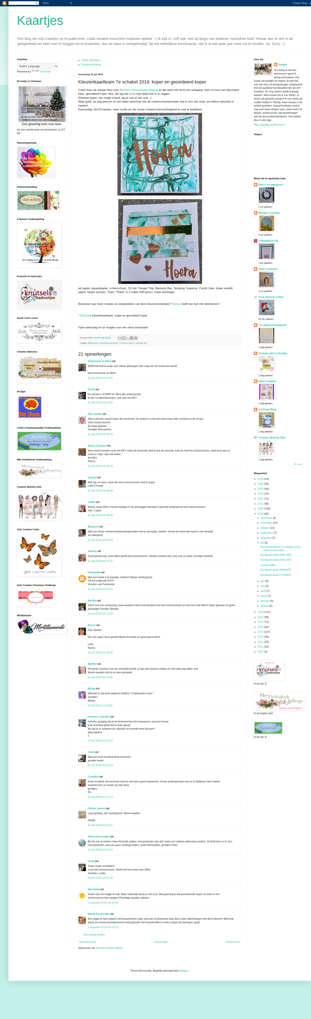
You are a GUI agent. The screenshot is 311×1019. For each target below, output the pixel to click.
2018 (261, 612)
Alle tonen (298, 464)
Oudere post (233, 941)
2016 (261, 622)
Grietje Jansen (96, 808)
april (263, 591)
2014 (261, 631)
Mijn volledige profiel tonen (269, 124)
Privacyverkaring (91, 64)
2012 (261, 641)
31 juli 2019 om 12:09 (100, 613)
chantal (92, 477)
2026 (261, 479)
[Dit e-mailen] (120, 338)
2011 (261, 646)
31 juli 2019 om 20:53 (100, 765)
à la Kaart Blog (267, 409)
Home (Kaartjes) (90, 60)
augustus (266, 537)
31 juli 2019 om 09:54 (100, 540)
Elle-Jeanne (95, 413)
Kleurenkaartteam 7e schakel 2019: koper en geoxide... (280, 548)
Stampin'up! (141, 343)
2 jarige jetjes (268, 565)
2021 (261, 503)
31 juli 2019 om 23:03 (100, 877)
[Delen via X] (128, 338)
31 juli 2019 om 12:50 (100, 677)
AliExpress (93, 343)
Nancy (92, 625)
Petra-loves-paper (99, 836)
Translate (45, 71)
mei (263, 585)
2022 (261, 498)
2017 (261, 617)
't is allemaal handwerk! (272, 325)
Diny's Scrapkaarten (270, 184)
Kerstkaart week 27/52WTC (276, 574)
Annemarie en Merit (99, 361)
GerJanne (94, 889)
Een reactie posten (94, 934)
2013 (261, 636)
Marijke (92, 600)
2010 (261, 651)
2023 (261, 493)
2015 (261, 627)
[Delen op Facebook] (132, 338)
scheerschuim (126, 343)
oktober (265, 527)
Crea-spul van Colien (270, 297)
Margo (91, 688)
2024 (261, 488)
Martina (176, 303)
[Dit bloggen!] (124, 338)
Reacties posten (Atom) (109, 948)
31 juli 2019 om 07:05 (100, 377)
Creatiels (93, 776)
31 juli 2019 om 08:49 (100, 490)
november (267, 522)
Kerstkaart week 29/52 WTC (276, 559)
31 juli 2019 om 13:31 (100, 705)
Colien (91, 502)
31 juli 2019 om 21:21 (100, 825)
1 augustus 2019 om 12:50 (103, 902)
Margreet (93, 526)
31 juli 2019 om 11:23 (100, 560)
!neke (91, 752)
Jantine (282, 64)
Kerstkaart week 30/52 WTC (276, 555)
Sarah (91, 389)
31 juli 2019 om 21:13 (100, 796)
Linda (91, 861)
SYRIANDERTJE (268, 240)
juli (263, 542)
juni (263, 581)
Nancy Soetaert (97, 445)
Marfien (92, 663)
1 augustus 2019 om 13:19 (103, 927)
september (267, 532)
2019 (261, 513)
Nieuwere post (87, 941)
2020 (261, 508)
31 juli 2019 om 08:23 (100, 434)
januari (265, 605)
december (267, 517)
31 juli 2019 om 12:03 (100, 589)
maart (264, 595)
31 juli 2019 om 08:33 (100, 466)
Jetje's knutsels (267, 269)
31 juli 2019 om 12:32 (100, 652)
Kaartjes (40, 20)
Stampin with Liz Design (272, 353)
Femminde (94, 572)
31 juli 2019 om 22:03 (100, 849)
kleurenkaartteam (109, 343)
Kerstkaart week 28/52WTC (276, 569)
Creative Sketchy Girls (272, 437)
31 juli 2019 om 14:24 (100, 740)
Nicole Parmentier (99, 913)
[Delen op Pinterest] (136, 338)
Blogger (184, 970)
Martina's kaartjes (269, 212)
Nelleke (92, 551)
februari (265, 601)
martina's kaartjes (99, 716)
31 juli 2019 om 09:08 (100, 515)
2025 (261, 483)
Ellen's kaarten (267, 381)
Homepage (161, 941)
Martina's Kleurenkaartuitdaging (139, 90)
